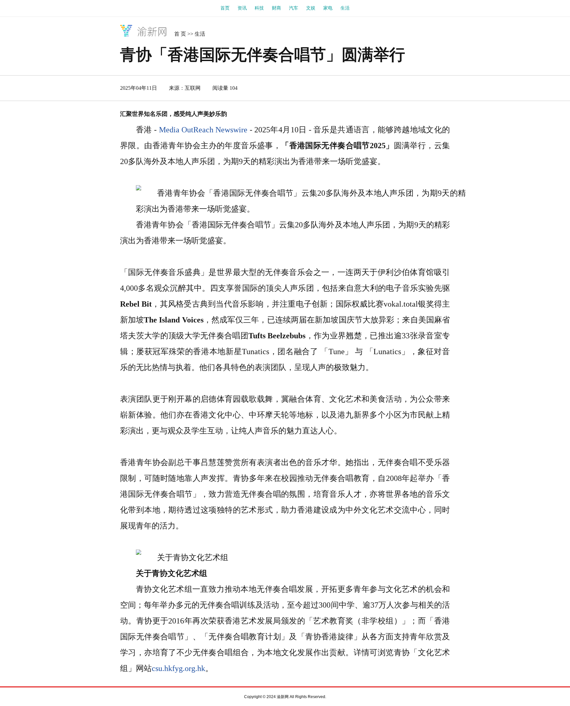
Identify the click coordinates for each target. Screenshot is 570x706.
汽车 (293, 8)
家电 (327, 8)
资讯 (242, 8)
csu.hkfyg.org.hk (178, 668)
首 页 (180, 34)
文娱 (310, 8)
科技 (259, 8)
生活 (345, 8)
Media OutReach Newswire (203, 129)
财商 (276, 8)
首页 (225, 8)
